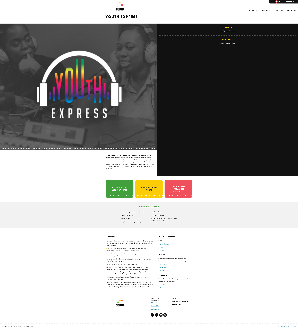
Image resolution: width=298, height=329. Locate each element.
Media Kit (280, 326)
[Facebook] (152, 315)
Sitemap (294, 326)
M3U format (163, 264)
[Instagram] (165, 315)
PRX (161, 288)
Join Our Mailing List (180, 302)
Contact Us (176, 299)
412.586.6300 (155, 306)
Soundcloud (163, 285)
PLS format (163, 267)
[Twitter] (156, 315)
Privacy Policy (287, 326)
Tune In (162, 247)
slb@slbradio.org (155, 309)
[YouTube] (161, 315)
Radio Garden (164, 244)
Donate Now (176, 305)
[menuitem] (253, 10)
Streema (162, 250)
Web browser (164, 271)
